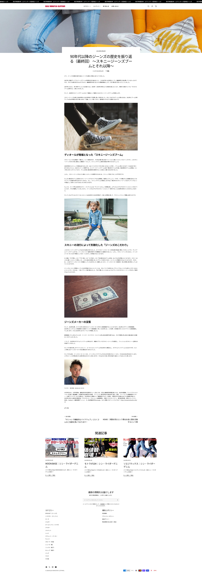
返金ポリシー (105, 519)
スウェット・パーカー (51, 536)
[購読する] (117, 500)
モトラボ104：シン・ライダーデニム (101, 465)
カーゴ (47, 519)
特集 (108, 71)
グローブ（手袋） (50, 542)
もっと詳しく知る (50, 475)
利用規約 (102, 504)
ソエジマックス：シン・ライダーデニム (139, 465)
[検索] (148, 6)
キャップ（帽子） (50, 550)
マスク (47, 556)
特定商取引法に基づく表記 (109, 522)
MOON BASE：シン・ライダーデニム (61, 465)
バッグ (47, 553)
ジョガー (47, 522)
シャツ (47, 533)
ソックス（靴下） (50, 547)
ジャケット (48, 530)
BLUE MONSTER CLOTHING (56, 570)
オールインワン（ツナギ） (52, 525)
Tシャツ (47, 539)
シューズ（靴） (49, 544)
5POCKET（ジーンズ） (51, 513)
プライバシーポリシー (108, 516)
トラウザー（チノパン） (51, 516)
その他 (47, 559)
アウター (47, 527)
